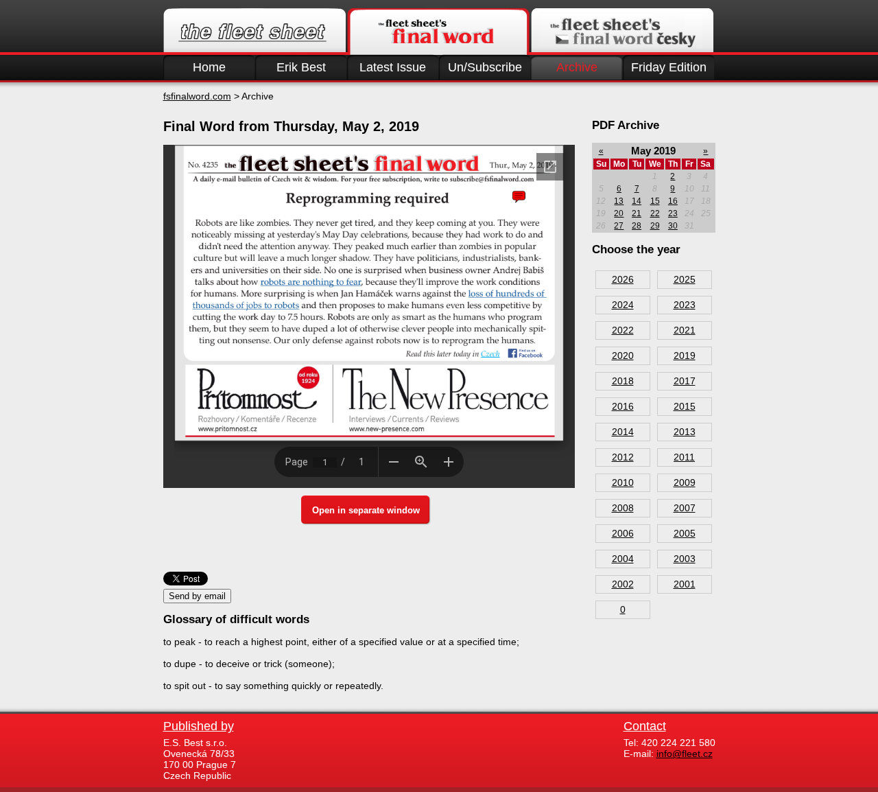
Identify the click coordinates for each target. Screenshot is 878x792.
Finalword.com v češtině (622, 31)
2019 (685, 355)
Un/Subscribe (485, 67)
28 (636, 226)
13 (619, 201)
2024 (623, 304)
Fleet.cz (254, 31)
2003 (685, 558)
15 (655, 201)
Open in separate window (366, 510)
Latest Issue (392, 67)
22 (655, 213)
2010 (623, 482)
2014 (623, 431)
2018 (623, 380)
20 (619, 213)
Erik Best (301, 67)
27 (619, 226)
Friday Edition (669, 67)
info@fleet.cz (684, 753)
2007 (685, 507)
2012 (623, 457)
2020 (623, 355)
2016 (623, 406)
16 (673, 201)
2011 (684, 457)
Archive (576, 67)
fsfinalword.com (197, 96)
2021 (685, 330)
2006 (623, 533)
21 (636, 213)
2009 (685, 482)
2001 (685, 584)
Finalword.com (438, 31)
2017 (685, 380)
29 (655, 226)
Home (209, 67)
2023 (685, 304)
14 (636, 201)
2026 (623, 279)
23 (673, 213)
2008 (623, 507)
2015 (685, 406)
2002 (623, 584)
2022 (623, 330)
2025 (685, 279)
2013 (685, 431)
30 (673, 226)
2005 (685, 533)
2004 (623, 558)
